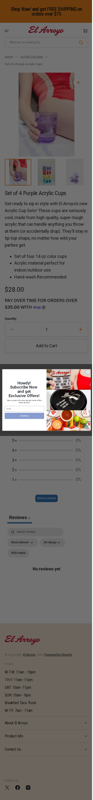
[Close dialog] (86, 372)
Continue (23, 416)
